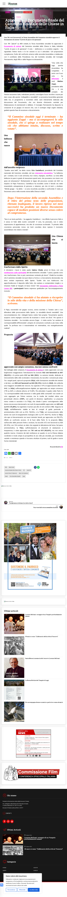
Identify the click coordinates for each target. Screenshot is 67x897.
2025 (6, 467)
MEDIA (35, 873)
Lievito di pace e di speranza (11, 473)
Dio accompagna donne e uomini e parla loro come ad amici (44, 702)
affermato (55, 79)
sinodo (6, 476)
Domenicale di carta (17, 12)
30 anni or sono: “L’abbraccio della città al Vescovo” (43, 849)
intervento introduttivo (44, 173)
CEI (24, 470)
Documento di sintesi (12, 46)
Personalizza (11, 889)
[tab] (25, 732)
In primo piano (27, 12)
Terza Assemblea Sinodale (15, 476)
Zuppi (24, 476)
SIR (61, 447)
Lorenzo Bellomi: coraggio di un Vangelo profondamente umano (43, 615)
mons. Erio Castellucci (23, 473)
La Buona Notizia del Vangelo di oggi (37, 680)
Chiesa (7, 12)
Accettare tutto (34, 889)
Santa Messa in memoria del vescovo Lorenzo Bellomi (42, 658)
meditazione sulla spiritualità (15, 273)
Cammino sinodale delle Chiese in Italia (13, 470)
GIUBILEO (36, 870)
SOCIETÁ (36, 867)
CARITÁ (4, 870)
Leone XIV (29, 470)
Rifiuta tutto (22, 889)
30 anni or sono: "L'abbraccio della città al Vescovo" (41, 636)
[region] (22, 883)
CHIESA (4, 867)
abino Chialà (11, 467)
